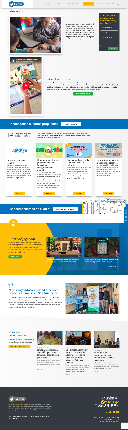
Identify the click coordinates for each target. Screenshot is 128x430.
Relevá (10, 416)
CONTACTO (110, 4)
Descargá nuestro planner (65, 209)
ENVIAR (113, 48)
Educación (32, 416)
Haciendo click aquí (71, 124)
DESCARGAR (15, 257)
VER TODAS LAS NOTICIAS (19, 346)
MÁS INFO (19, 193)
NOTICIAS (100, 4)
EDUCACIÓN (88, 4)
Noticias (40, 416)
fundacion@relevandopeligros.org (109, 421)
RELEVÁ (49, 4)
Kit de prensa (12, 418)
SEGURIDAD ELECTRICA (73, 4)
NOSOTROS (58, 4)
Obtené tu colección (83, 94)
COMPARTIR (111, 266)
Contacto (47, 416)
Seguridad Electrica (20, 416)
